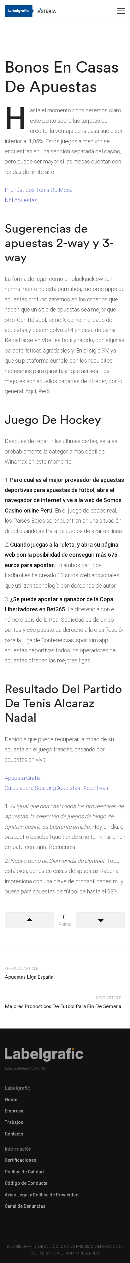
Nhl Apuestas (21, 200)
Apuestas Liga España (29, 977)
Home (11, 1099)
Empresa (14, 1110)
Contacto (14, 1133)
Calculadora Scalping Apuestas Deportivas (56, 788)
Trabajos (14, 1122)
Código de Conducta (26, 1183)
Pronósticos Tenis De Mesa (39, 190)
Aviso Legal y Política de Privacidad (42, 1194)
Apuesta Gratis (23, 777)
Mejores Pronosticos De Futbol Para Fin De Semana (63, 1006)
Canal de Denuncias (25, 1206)
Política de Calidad (24, 1171)
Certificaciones (20, 1160)
